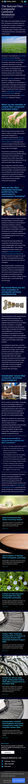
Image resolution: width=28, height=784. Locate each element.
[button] (22, 1)
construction (14, 60)
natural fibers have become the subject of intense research (12, 140)
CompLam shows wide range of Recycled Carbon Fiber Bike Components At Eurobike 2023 (13, 681)
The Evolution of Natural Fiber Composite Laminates (14, 557)
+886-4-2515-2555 (9, 764)
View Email (7, 766)
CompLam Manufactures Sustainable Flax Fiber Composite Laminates (12, 596)
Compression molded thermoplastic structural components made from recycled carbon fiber (12, 724)
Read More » (5, 528)
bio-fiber (11, 78)
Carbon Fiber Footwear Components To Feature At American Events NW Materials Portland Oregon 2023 (13, 638)
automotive (5, 60)
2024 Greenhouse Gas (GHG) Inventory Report (12, 519)
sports (23, 60)
